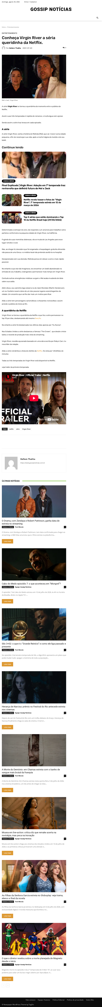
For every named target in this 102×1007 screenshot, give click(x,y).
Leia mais (7, 541)
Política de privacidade (75, 1000)
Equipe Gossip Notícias (23, 587)
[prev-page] (3, 985)
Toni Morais (19, 527)
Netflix (39, 351)
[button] (97, 18)
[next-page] (7, 985)
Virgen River (26, 429)
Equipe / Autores (44, 1000)
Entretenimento (13, 27)
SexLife (38, 318)
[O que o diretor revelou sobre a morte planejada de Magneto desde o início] (34, 939)
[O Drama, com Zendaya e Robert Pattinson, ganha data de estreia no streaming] (34, 501)
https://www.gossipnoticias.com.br (32, 463)
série (18, 429)
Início (4, 27)
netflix (11, 429)
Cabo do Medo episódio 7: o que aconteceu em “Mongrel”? (31, 583)
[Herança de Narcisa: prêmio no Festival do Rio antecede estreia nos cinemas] (34, 687)
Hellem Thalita (15, 48)
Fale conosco (30, 1000)
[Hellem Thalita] (4, 48)
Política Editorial (58, 1000)
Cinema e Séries (8, 527)
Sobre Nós (90, 1000)
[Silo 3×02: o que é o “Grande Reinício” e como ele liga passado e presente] (34, 624)
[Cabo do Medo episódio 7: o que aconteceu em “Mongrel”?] (34, 564)
